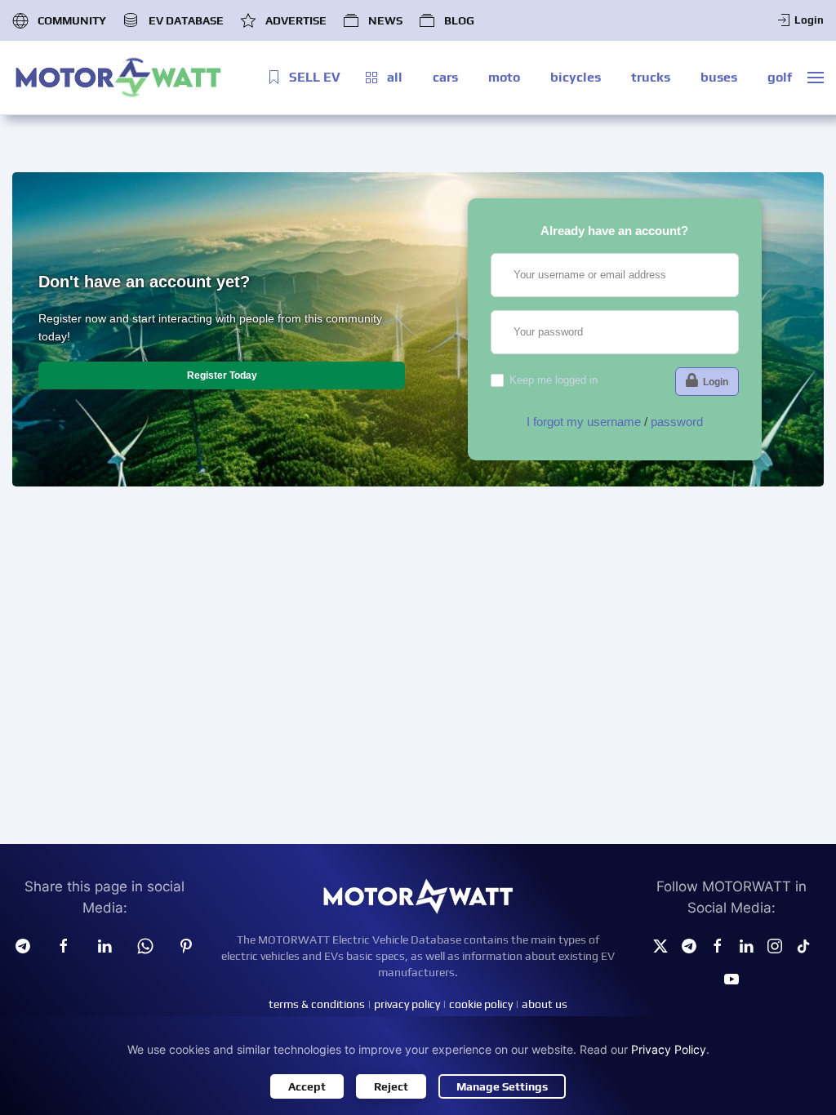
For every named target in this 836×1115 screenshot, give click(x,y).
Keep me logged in (553, 380)
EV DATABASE (186, 20)
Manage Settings (502, 1086)
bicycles (575, 77)
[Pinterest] (186, 944)
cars (445, 77)
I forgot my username (584, 422)
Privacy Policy (668, 1049)
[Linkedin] (104, 944)
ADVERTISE (296, 20)
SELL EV (314, 77)
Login (809, 20)
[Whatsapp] (145, 944)
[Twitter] (660, 944)
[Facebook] (717, 944)
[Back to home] (118, 77)
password (677, 422)
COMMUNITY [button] (72, 20)
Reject (391, 1086)
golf (779, 77)
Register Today (222, 375)
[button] (815, 77)
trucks (650, 77)
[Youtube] (731, 978)
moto (504, 77)
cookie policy (481, 1004)
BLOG (459, 20)
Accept (307, 1086)
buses (718, 77)
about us (544, 1004)
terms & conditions (317, 1004)
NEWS (385, 20)
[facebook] (64, 944)
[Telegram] (23, 944)
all (394, 77)
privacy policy (407, 1004)
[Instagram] (775, 944)
